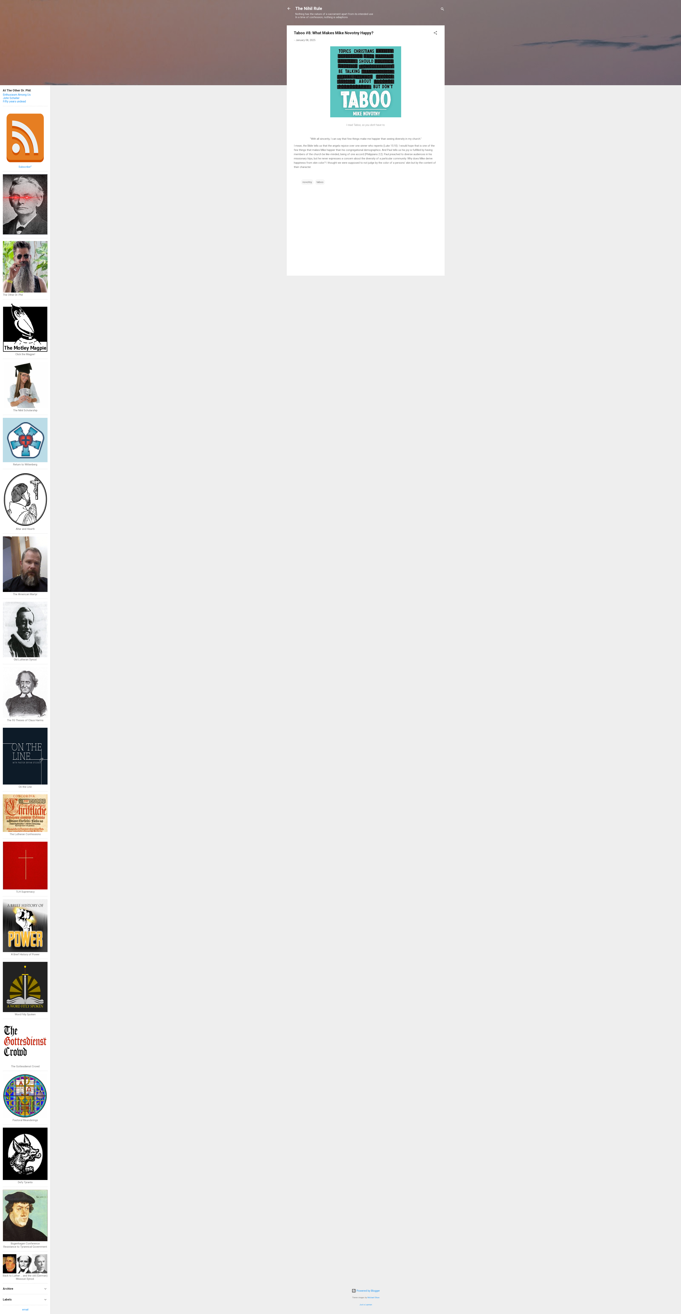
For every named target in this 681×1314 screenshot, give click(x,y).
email (25, 1309)
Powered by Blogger (368, 1290)
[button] (435, 33)
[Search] (442, 9)
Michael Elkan (373, 1297)
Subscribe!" (25, 166)
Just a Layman (365, 1305)
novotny (307, 182)
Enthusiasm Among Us (17, 94)
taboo (320, 182)
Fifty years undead (14, 101)
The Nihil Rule (308, 8)
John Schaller (11, 98)
